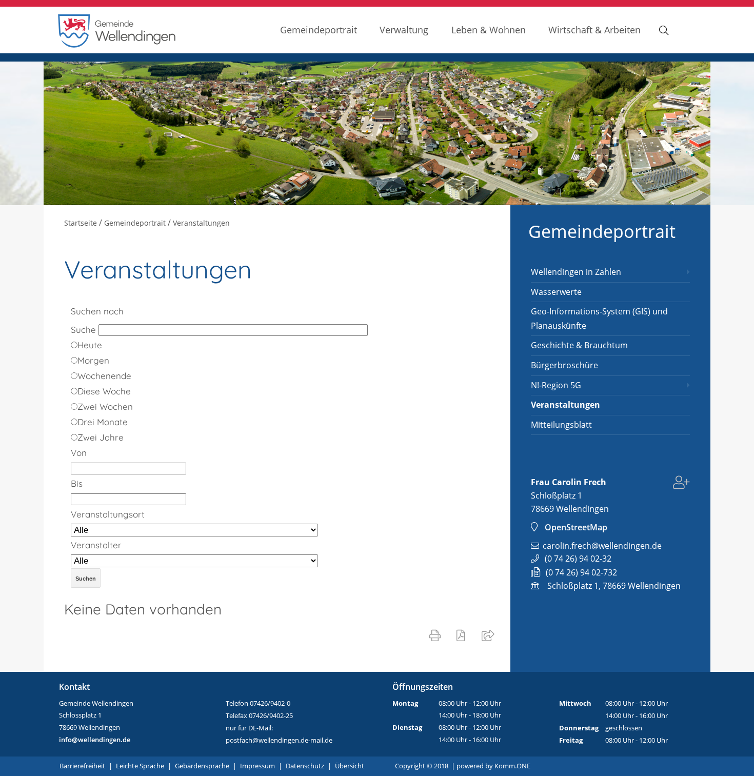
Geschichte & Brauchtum (579, 345)
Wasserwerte (556, 291)
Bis (77, 483)
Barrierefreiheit (82, 765)
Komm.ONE (512, 765)
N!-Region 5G (556, 385)
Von (79, 452)
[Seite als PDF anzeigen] (463, 635)
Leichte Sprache (140, 765)
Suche (83, 329)
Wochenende (104, 375)
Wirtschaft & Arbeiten (594, 29)
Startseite (80, 223)
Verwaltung (404, 29)
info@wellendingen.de (94, 739)
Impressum (257, 765)
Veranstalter (96, 545)
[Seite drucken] (437, 635)
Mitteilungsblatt (561, 424)
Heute (89, 345)
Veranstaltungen (565, 404)
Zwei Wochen (105, 406)
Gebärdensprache (202, 765)
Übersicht (349, 765)
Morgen (93, 360)
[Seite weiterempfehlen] (490, 635)
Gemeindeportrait (318, 29)
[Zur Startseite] (117, 44)
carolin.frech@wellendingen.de (602, 545)
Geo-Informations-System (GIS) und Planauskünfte (599, 318)
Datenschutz (305, 765)
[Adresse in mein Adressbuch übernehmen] (681, 484)
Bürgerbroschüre (564, 365)
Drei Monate (102, 421)
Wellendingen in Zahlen (576, 271)
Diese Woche (104, 391)
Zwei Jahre (100, 437)
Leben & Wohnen (488, 29)
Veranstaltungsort (108, 514)
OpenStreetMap (576, 527)
